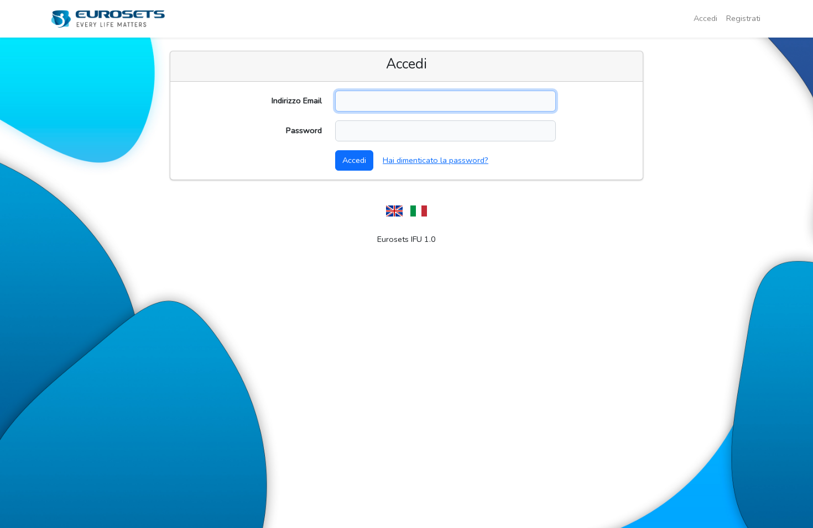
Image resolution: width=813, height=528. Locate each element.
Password (304, 130)
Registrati (743, 18)
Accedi (705, 18)
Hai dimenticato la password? (435, 160)
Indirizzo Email (297, 100)
